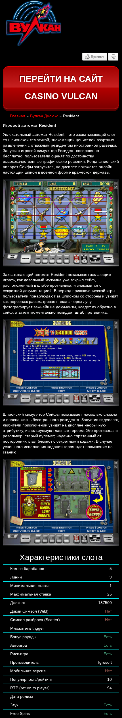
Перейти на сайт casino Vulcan (61, 87)
